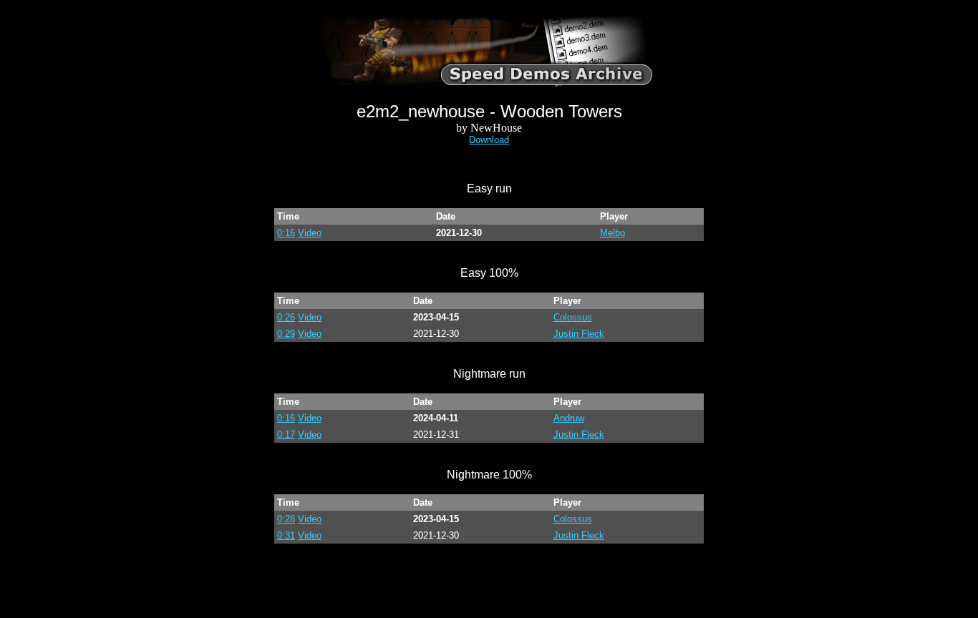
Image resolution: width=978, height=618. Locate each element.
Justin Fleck (578, 333)
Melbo (612, 232)
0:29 (286, 333)
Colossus (572, 317)
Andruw (568, 418)
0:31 (286, 535)
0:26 (286, 317)
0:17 (286, 434)
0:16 (286, 232)
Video (309, 232)
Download (489, 139)
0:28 (286, 519)
